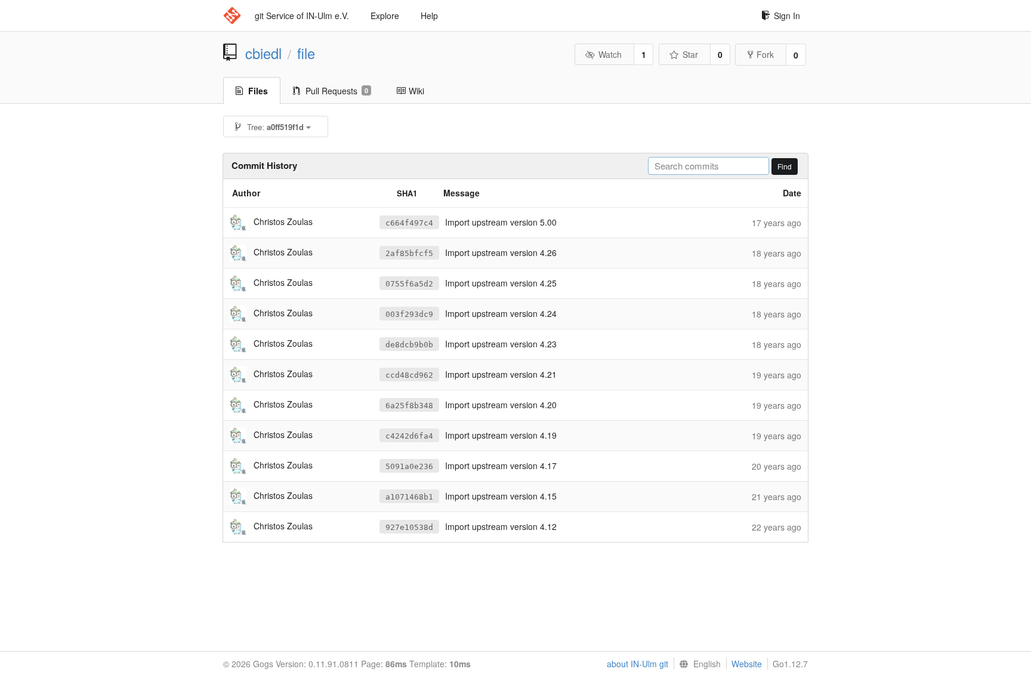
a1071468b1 (409, 496)
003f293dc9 (409, 314)
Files (258, 91)
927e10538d (409, 527)
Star (690, 54)
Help (429, 15)
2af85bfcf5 (409, 253)
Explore (385, 15)
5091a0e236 (409, 466)
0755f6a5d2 (409, 283)
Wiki (416, 91)
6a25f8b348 (409, 405)
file (306, 53)
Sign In (787, 15)
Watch (610, 54)
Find (784, 166)
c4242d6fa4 (409, 435)
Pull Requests (336, 91)
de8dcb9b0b (409, 344)
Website (746, 664)
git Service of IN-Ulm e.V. (302, 15)
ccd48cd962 (409, 375)
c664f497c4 (409, 222)
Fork (765, 54)
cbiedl (263, 53)
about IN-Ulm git (637, 664)
